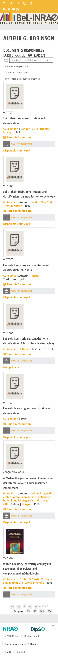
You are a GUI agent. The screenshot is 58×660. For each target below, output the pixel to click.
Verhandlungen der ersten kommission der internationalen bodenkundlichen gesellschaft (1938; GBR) (28, 499)
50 (35, 611)
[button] (6, 144)
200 (50, 611)
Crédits (8, 652)
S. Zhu (23, 579)
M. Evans (46, 579)
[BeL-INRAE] (29, 18)
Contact (21, 652)
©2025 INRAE (12, 636)
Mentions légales (32, 636)
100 (42, 611)
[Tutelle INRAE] (15, 629)
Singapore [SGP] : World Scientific (23, 582)
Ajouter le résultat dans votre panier (31, 60)
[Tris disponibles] (5, 60)
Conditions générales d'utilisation (21, 644)
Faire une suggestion (16, 66)
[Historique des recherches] (25, 3)
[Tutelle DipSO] (43, 629)
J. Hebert (35, 275)
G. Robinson (10, 129)
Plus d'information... (20, 137)
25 (28, 611)
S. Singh (34, 579)
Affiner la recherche (16, 72)
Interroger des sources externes (22, 78)
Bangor (26, 504)
